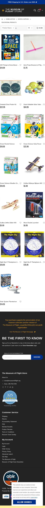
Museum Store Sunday (9, 434)
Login (3, 446)
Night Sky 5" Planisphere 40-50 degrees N (9, 262)
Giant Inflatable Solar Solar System (33, 104)
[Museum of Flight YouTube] (13, 387)
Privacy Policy (6, 451)
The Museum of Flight (8, 459)
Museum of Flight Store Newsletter (12, 462)
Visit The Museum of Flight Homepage (22, 332)
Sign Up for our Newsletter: (13, 353)
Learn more (34, 497)
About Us (5, 377)
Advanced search (7, 454)
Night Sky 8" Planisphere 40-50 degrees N (33, 262)
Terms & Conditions (8, 432)
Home (2, 19)
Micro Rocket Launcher (31, 222)
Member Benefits (7, 427)
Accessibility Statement (9, 421)
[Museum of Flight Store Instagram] (3, 387)
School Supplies (23, 19)
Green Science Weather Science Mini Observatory (9, 183)
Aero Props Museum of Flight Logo (33, 65)
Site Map (5, 457)
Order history (6, 449)
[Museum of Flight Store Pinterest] (5, 387)
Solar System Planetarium (8, 301)
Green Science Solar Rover (32, 144)
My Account (5, 443)
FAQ (3, 424)
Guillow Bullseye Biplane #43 (33, 183)
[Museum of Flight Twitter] (10, 387)
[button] (35, 10)
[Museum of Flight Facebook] (8, 387)
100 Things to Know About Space (9, 65)
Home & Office (10, 19)
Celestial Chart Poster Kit (8, 104)
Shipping (4, 416)
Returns (4, 419)
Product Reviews (7, 429)
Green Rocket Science (7, 144)
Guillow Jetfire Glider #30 (8, 222)
